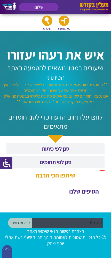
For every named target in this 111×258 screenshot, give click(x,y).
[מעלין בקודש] (94, 9)
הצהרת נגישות (71, 231)
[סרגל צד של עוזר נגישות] (6, 163)
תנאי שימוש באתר (42, 231)
